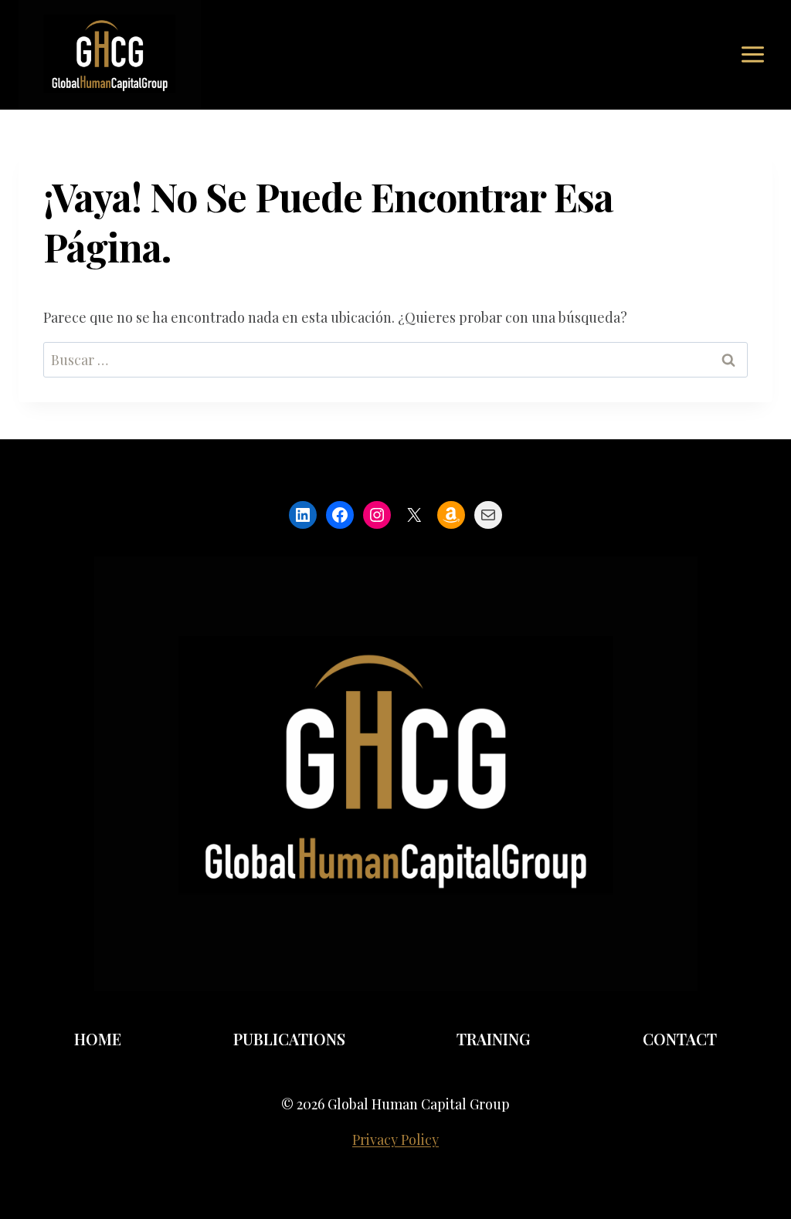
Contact (680, 1038)
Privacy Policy (395, 1139)
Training (494, 1038)
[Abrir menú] (752, 55)
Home (97, 1038)
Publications (289, 1038)
